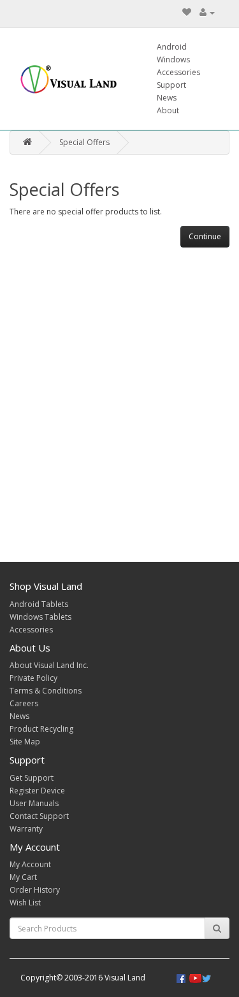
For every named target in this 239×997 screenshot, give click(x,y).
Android (172, 46)
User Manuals (34, 803)
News (167, 97)
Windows (173, 59)
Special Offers (84, 142)
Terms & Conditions (46, 690)
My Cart (23, 877)
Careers (24, 703)
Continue (205, 236)
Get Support (32, 777)
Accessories (178, 72)
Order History (35, 889)
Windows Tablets (40, 616)
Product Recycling (41, 728)
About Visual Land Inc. (49, 665)
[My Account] (207, 12)
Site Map (25, 741)
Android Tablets (39, 604)
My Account (30, 864)
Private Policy (33, 678)
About (168, 110)
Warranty (26, 828)
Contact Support (39, 816)
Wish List (25, 902)
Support (171, 85)
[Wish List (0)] (186, 12)
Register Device (37, 790)
